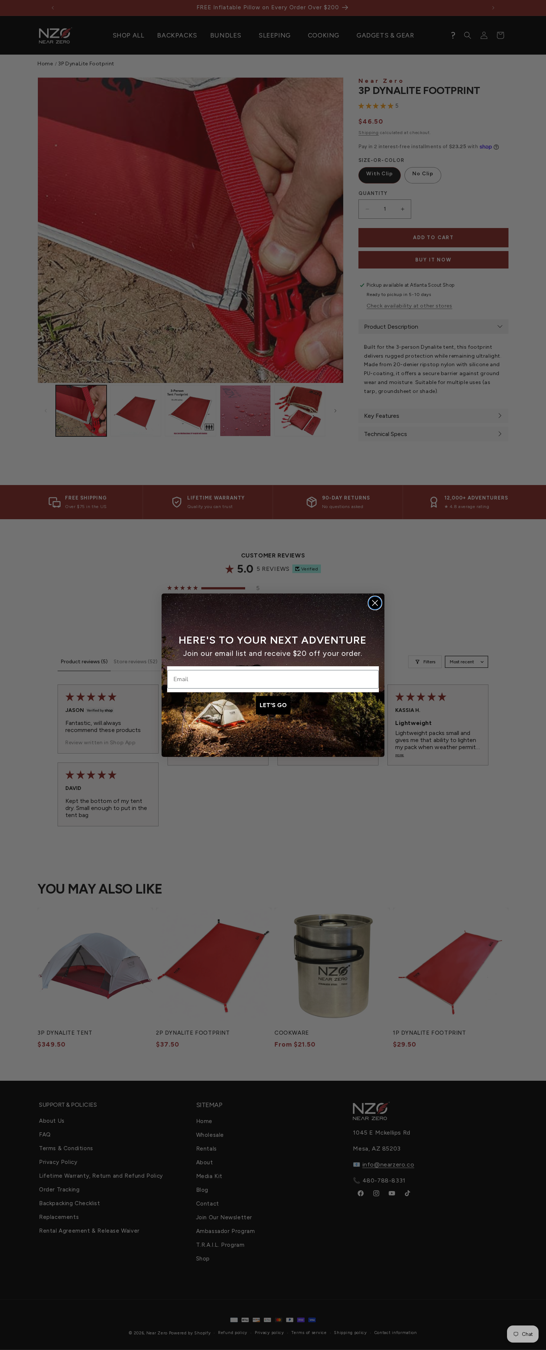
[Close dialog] (374, 602)
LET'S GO (273, 705)
